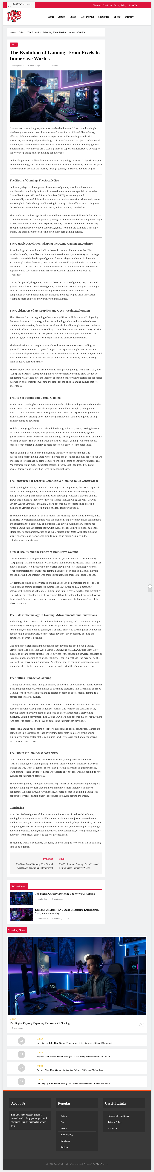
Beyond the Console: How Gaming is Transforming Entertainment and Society (73, 1056)
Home (51, 16)
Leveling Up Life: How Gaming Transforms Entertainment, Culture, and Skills (73, 1083)
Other (14, 45)
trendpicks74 (18, 66)
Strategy (129, 16)
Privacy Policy (120, 5)
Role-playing (87, 16)
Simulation (103, 16)
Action (61, 16)
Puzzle (73, 16)
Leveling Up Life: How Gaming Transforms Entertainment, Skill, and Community (75, 1043)
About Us (133, 5)
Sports (117, 16)
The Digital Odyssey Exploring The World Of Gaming (65, 893)
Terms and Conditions (102, 5)
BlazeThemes (101, 1164)
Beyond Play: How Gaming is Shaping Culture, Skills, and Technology (70, 1070)
